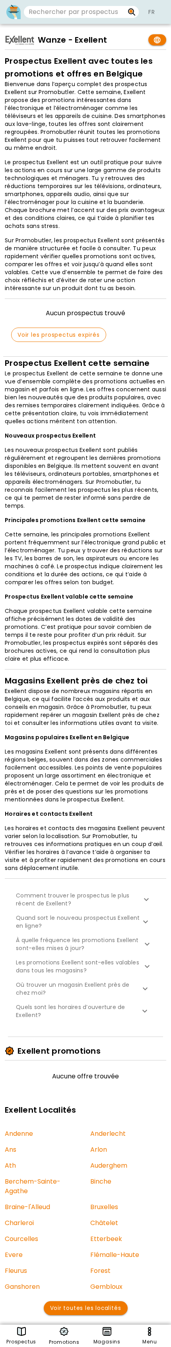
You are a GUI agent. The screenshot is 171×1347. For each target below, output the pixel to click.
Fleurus (16, 1270)
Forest (100, 1270)
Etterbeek (106, 1238)
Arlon (98, 1149)
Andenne (19, 1133)
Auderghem (108, 1165)
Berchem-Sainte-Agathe (32, 1186)
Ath (10, 1165)
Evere (14, 1254)
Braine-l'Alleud (27, 1207)
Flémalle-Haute (114, 1254)
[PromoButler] (13, 12)
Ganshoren (22, 1286)
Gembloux (106, 1286)
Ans (10, 1149)
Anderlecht (108, 1133)
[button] (85, 899)
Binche (100, 1181)
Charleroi (19, 1222)
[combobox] (74, 12)
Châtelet (104, 1222)
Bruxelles (104, 1207)
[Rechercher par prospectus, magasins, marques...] (131, 12)
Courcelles (21, 1238)
